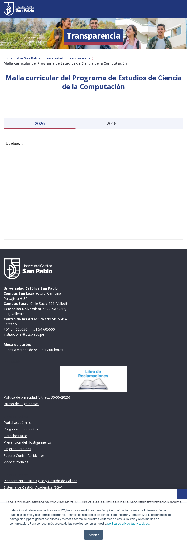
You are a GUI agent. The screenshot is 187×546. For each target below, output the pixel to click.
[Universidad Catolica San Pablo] (19, 9)
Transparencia (79, 58)
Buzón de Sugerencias (21, 403)
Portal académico (17, 422)
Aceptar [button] (93, 535)
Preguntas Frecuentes (21, 429)
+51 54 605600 (43, 329)
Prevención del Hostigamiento (27, 442)
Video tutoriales (16, 462)
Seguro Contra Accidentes (24, 455)
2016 (111, 123)
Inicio (8, 58)
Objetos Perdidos (17, 449)
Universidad (54, 58)
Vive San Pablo (28, 58)
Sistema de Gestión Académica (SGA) (33, 487)
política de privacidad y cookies (128, 523)
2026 (40, 123)
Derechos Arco (15, 435)
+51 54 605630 (15, 329)
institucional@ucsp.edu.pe (24, 334)
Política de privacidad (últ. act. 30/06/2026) (37, 397)
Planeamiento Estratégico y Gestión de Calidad (40, 480)
